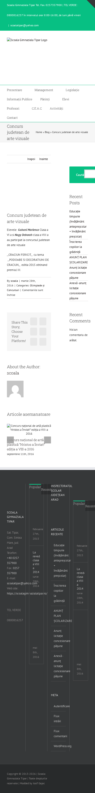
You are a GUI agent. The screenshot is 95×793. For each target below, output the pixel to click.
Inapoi (31, 159)
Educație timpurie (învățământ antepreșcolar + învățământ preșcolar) (59, 560)
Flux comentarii (59, 733)
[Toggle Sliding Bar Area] (91, 4)
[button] (27, 117)
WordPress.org (59, 746)
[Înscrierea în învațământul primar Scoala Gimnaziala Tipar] (39, 502)
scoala (14, 280)
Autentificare (59, 706)
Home (39, 132)
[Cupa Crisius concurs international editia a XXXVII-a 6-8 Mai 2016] (39, 602)
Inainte (43, 159)
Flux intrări (57, 718)
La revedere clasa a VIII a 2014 (36, 562)
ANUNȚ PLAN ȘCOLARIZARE (59, 616)
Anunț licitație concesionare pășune (78, 273)
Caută (80, 174)
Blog (47, 132)
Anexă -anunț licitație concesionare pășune (59, 666)
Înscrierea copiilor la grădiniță (75, 247)
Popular (35, 487)
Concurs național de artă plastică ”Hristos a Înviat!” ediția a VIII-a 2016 (26, 444)
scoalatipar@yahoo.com (24, 25)
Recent (46, 489)
